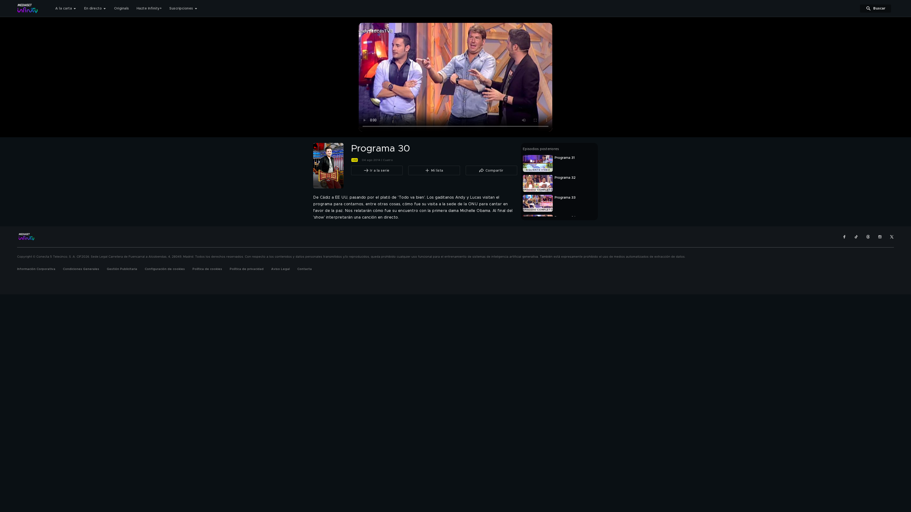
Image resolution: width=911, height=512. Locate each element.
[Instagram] (880, 237)
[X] (892, 237)
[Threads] (868, 237)
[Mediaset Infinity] (27, 8)
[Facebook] (844, 237)
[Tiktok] (856, 237)
